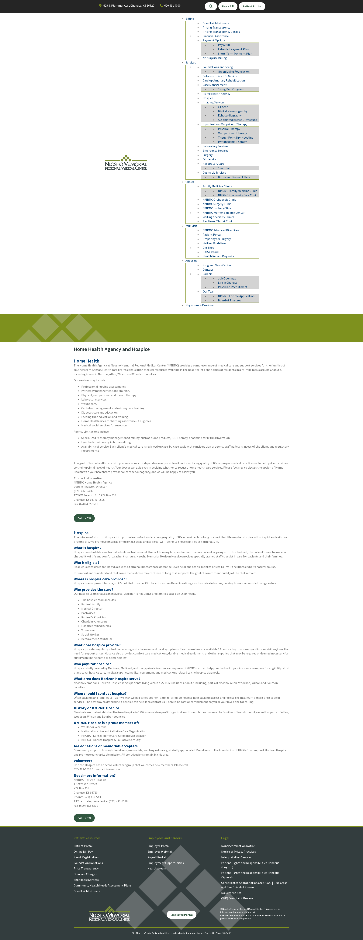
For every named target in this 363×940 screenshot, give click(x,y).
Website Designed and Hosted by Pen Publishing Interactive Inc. (174, 933)
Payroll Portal (156, 857)
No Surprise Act (231, 893)
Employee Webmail (160, 851)
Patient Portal (83, 846)
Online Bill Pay (83, 851)
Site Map (136, 933)
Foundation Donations (88, 863)
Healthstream (156, 868)
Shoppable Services (86, 880)
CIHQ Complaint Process (237, 898)
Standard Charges (85, 874)
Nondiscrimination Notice (238, 846)
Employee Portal (158, 846)
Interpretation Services (236, 857)
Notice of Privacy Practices (238, 851)
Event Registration (86, 857)
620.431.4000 (172, 5)
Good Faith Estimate (87, 891)
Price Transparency (86, 868)
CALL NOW (84, 518)
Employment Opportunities (165, 863)
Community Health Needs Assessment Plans (102, 885)
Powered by (210, 933)
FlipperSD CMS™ (223, 933)
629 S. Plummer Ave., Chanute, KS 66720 (128, 5)
